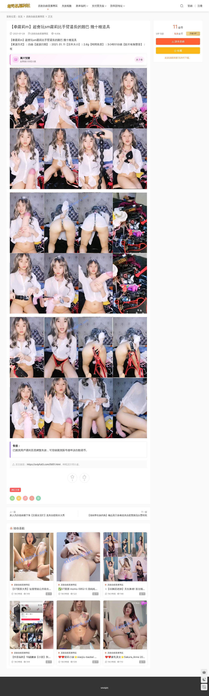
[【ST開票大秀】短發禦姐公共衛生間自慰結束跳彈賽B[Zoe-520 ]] (31, 556)
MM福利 (104, 688)
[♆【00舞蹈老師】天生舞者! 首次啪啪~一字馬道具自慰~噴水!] (125, 556)
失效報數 (67, 5)
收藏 (179, 50)
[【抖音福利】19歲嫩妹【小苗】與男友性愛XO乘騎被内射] (31, 624)
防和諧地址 (116, 5)
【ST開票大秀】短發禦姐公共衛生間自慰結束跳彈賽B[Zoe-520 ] (31, 589)
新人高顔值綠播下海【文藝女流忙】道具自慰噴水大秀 (37, 515)
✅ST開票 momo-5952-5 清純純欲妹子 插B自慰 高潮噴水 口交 (77, 589)
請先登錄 (179, 41)
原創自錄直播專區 (48, 5)
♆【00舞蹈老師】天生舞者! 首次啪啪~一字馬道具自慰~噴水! (124, 589)
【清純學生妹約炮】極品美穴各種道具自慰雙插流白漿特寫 (117, 515)
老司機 (19, 5)
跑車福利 (81, 5)
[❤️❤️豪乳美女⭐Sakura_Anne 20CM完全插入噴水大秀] (125, 624)
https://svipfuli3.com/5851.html (43, 464)
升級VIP (193, 33)
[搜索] (181, 5)
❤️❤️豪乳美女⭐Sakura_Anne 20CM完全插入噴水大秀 (125, 657)
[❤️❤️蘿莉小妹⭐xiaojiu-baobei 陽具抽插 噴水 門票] (78, 624)
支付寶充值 (98, 5)
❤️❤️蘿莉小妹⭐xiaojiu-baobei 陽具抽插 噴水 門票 (77, 657)
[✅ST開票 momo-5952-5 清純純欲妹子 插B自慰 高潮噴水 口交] (78, 556)
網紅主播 (15, 490)
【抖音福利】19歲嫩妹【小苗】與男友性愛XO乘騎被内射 (31, 657)
